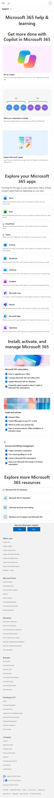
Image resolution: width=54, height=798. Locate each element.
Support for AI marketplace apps (13, 713)
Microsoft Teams (8, 681)
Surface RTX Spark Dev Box (11, 554)
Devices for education (9, 626)
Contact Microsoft (15, 790)
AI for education (8, 650)
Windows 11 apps (8, 570)
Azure (5, 701)
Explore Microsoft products (11, 566)
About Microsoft (8, 745)
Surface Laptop (7, 546)
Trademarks (41, 790)
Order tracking (7, 598)
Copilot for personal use (10, 562)
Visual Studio (7, 729)
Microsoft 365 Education (10, 634)
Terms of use (32, 790)
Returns (5, 594)
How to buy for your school (11, 638)
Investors (6, 757)
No (34, 529)
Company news (7, 749)
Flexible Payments (8, 610)
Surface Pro (6, 542)
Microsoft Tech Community (11, 717)
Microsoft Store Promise (10, 606)
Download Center (8, 586)
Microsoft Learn (8, 709)
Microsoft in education (10, 622)
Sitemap (5, 790)
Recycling (15, 794)
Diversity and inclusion (10, 761)
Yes (19, 529)
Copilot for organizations (10, 558)
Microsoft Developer (9, 705)
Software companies (9, 725)
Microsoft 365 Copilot (9, 685)
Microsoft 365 (7, 673)
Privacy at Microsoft (9, 753)
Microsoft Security (8, 665)
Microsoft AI (6, 661)
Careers (5, 741)
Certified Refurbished (9, 602)
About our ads (24, 794)
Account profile (7, 582)
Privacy (24, 790)
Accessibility (7, 765)
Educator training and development (13, 642)
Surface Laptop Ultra (9, 550)
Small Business (7, 689)
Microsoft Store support (10, 590)
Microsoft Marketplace (10, 721)
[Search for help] (9, 3)
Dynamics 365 (7, 669)
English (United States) (14, 776)
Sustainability (7, 769)
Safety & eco (7, 794)
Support (5, 9)
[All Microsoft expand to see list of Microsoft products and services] (3, 3)
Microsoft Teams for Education (12, 630)
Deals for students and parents (12, 646)
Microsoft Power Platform (10, 677)
